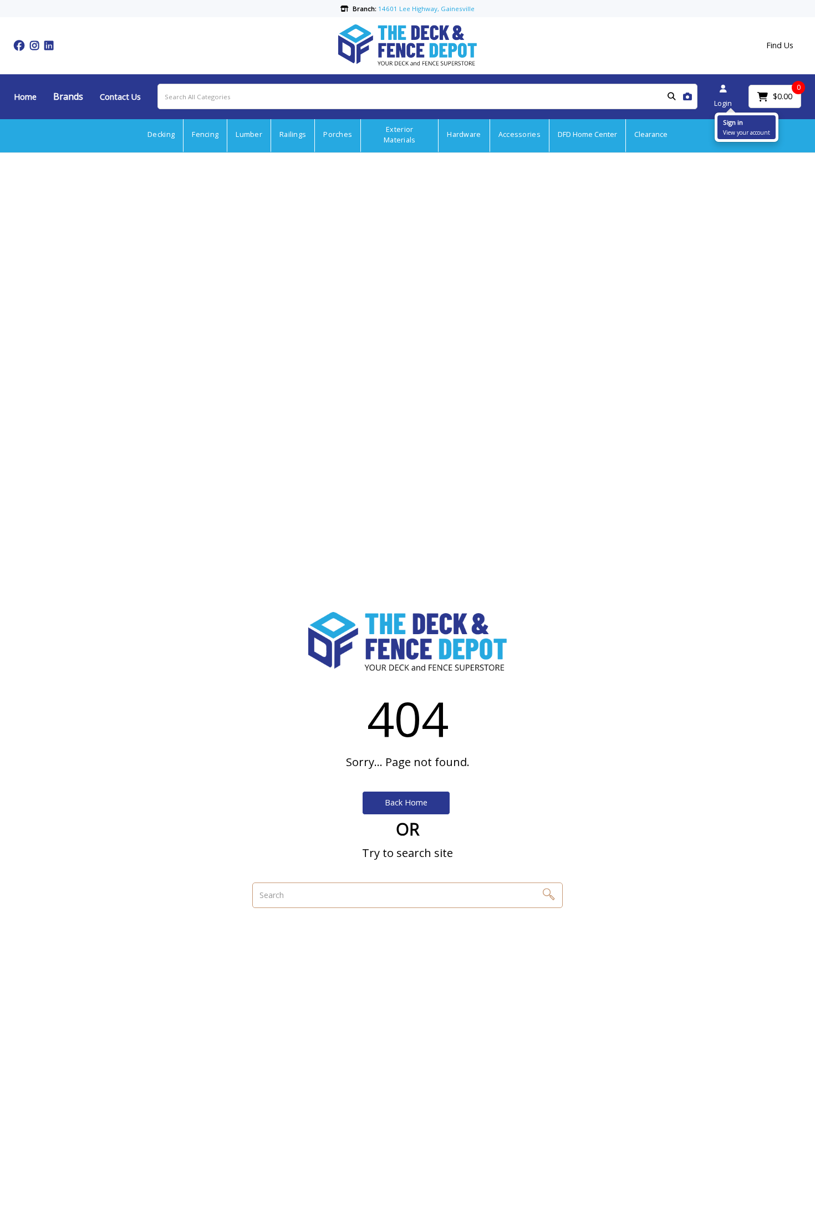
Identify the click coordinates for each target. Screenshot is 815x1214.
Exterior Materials (400, 135)
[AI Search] (687, 97)
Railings (292, 134)
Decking (161, 134)
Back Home (406, 802)
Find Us (779, 45)
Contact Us (120, 96)
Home (25, 96)
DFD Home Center (587, 134)
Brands (68, 96)
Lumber (249, 134)
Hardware (464, 134)
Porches (337, 134)
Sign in (733, 122)
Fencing (205, 134)
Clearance (651, 134)
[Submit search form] (671, 96)
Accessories (519, 134)
